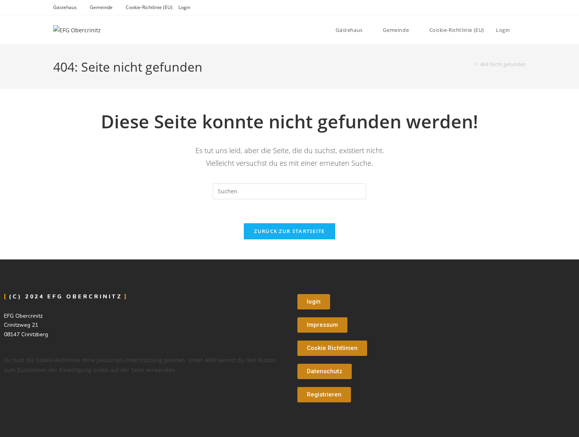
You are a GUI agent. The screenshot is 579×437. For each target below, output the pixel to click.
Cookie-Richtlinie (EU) (149, 7)
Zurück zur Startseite (289, 231)
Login (184, 7)
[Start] (471, 64)
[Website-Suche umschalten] (524, 29)
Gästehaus (65, 7)
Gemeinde (101, 7)
